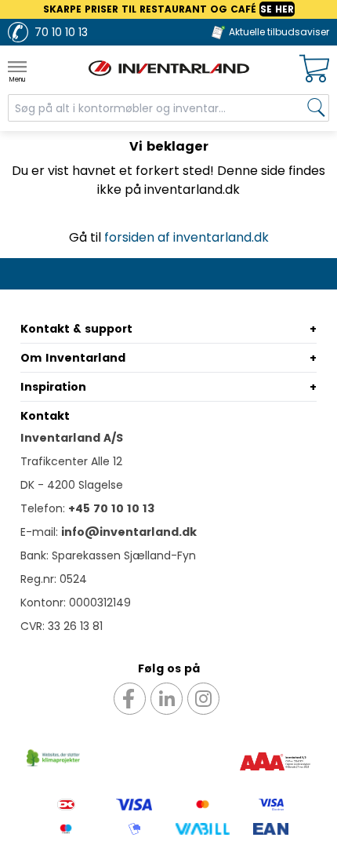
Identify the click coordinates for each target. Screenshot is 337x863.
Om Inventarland (72, 358)
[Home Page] (169, 68)
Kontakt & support (76, 329)
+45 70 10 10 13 (111, 508)
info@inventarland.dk (129, 532)
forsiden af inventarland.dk (186, 237)
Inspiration (53, 387)
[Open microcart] (314, 68)
